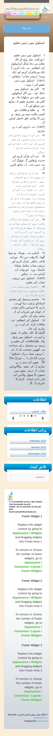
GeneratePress (40, 718)
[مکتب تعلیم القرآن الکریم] (44, 9)
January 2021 (38, 447)
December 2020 (37, 453)
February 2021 (38, 440)
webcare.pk (42, 721)
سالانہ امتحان (39, 411)
